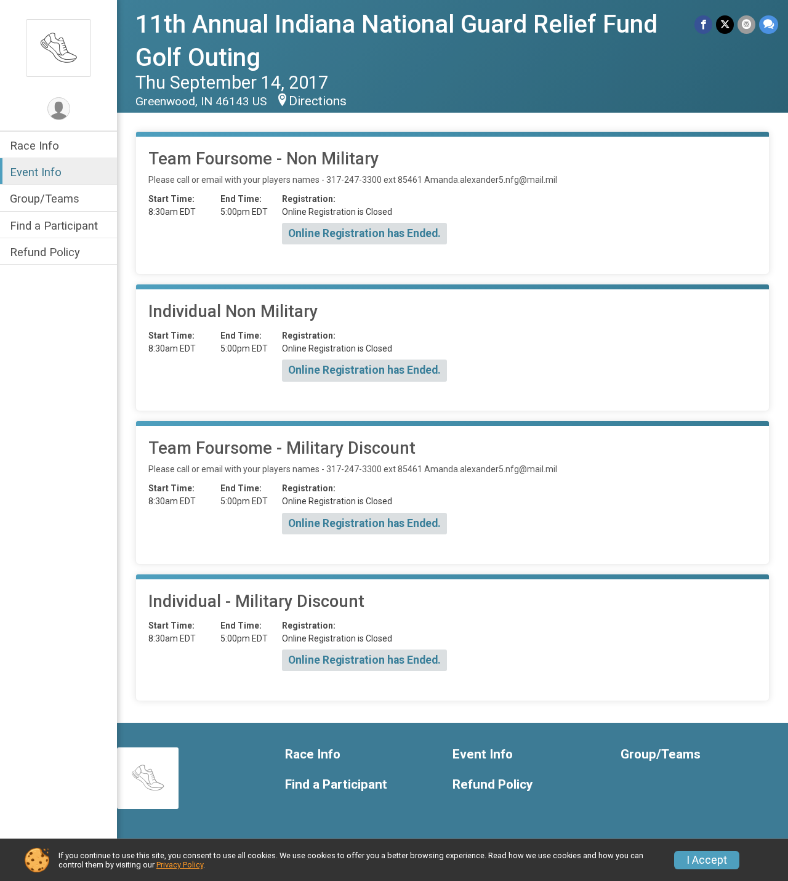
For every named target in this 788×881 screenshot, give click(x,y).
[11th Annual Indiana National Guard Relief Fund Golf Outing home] (58, 47)
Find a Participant (54, 225)
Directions (318, 101)
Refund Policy (45, 252)
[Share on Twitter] (725, 24)
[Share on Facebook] (703, 24)
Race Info (34, 145)
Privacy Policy (179, 864)
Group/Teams (44, 198)
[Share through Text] (768, 24)
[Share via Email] (746, 24)
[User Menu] (58, 108)
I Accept (706, 860)
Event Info (36, 172)
